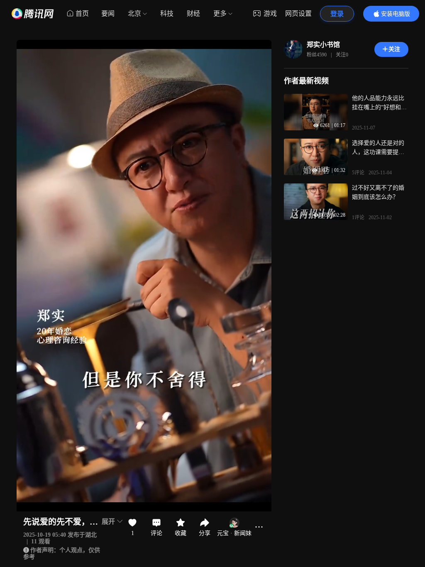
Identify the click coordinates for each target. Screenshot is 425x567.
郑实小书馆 (323, 44)
